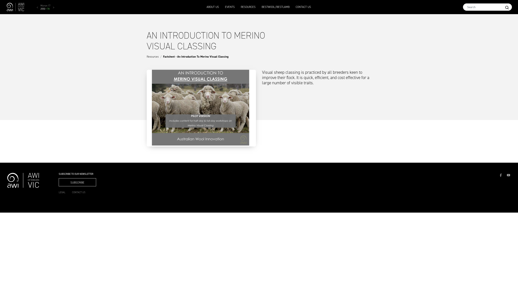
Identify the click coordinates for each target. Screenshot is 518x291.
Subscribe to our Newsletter (76, 174)
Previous (39, 9)
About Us (213, 7)
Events (230, 7)
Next (56, 9)
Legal (62, 192)
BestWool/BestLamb (276, 7)
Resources (248, 7)
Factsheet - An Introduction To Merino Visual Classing (195, 57)
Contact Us (303, 7)
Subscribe (77, 183)
